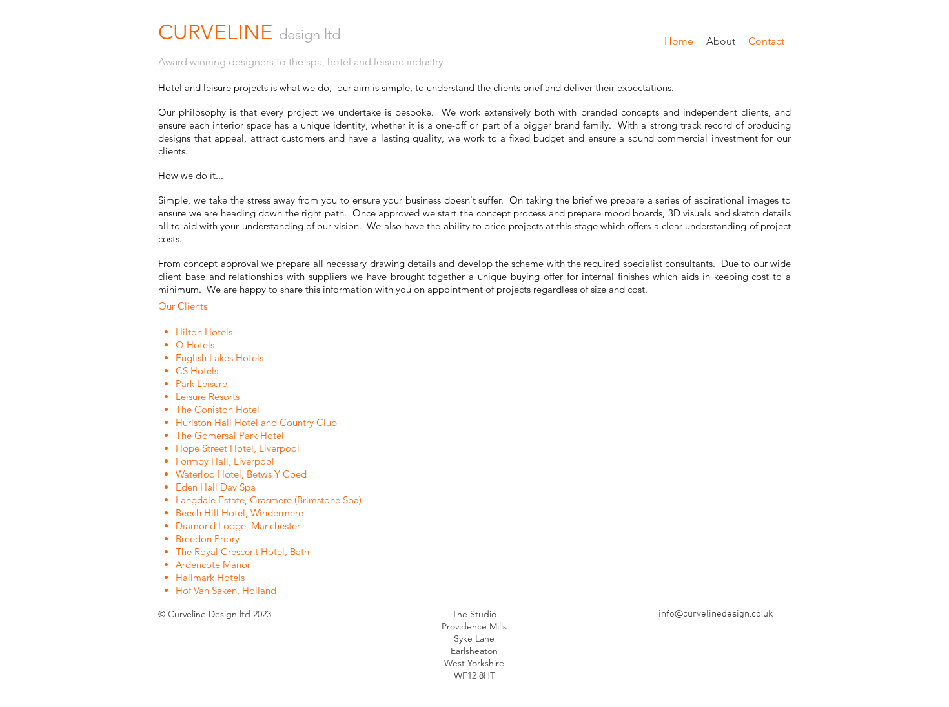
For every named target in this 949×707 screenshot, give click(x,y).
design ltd (309, 34)
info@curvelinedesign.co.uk (715, 614)
